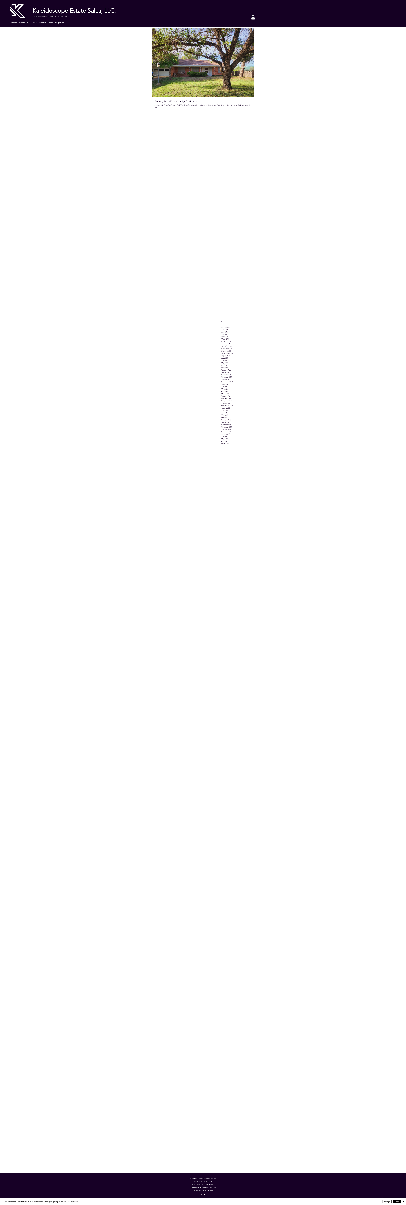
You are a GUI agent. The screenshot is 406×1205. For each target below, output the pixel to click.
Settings (387, 1202)
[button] (253, 17)
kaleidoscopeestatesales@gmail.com (203, 1178)
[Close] (403, 1201)
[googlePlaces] (204, 1195)
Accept (397, 1202)
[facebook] (201, 1195)
